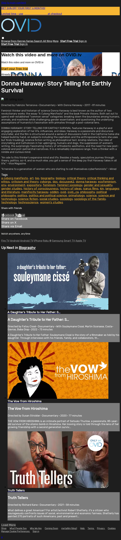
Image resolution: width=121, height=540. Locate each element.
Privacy (101, 528)
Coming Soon (51, 528)
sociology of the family (90, 199)
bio (37, 178)
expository (34, 185)
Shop (3, 528)
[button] (3, 38)
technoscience (28, 202)
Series (30, 41)
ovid (63, 192)
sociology (66, 199)
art (32, 178)
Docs (14, 41)
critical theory (76, 178)
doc (55, 181)
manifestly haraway (34, 192)
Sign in (83, 41)
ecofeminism (107, 181)
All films (47, 41)
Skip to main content (13, 2)
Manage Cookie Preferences (15, 531)
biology (60, 178)
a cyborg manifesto (14, 178)
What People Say (18, 528)
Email (21, 215)
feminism (49, 185)
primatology (77, 195)
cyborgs (45, 181)
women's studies (51, 202)
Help (82, 528)
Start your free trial (14, 68)
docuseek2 (66, 181)
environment (16, 185)
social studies (49, 199)
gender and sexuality (98, 185)
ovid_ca (73, 192)
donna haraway (86, 181)
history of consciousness (41, 188)
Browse (6, 41)
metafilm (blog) (69, 528)
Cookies (112, 528)
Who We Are (36, 528)
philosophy (87, 192)
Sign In (24, 44)
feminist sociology (69, 185)
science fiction (28, 199)
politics (22, 195)
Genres (21, 41)
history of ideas (71, 188)
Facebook (8, 215)
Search (38, 41)
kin (102, 188)
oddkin (54, 192)
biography (47, 178)
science (91, 195)
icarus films (90, 188)
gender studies (11, 188)
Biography (27, 248)
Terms (91, 528)
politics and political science (48, 195)
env (3, 185)
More (55, 41)
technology (9, 202)
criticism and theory (24, 181)
